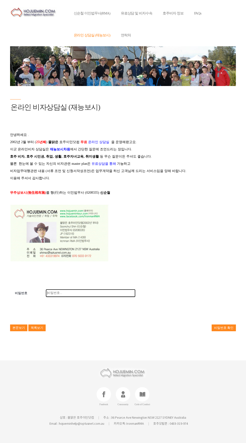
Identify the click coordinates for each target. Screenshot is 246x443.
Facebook (103, 404)
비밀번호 (21, 293)
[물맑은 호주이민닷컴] (34, 12)
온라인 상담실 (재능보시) (92, 35)
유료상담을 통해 (104, 163)
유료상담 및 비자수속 (136, 13)
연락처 (126, 35)
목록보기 (37, 328)
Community (123, 404)
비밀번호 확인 (224, 328)
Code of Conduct (142, 404)
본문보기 (18, 328)
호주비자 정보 (173, 13)
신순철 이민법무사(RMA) (92, 13)
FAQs (198, 13)
